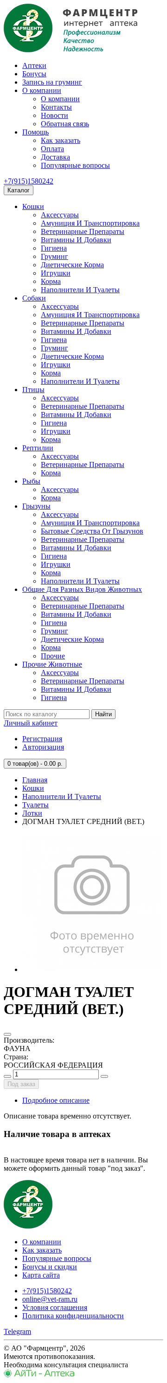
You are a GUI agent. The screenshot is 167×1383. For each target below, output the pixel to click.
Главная (34, 780)
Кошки (33, 206)
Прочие (53, 656)
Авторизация (43, 747)
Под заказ (21, 1084)
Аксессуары (60, 215)
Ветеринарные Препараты (82, 231)
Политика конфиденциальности (73, 1316)
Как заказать (60, 140)
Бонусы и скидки (49, 1267)
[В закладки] (7, 1034)
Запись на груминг (52, 82)
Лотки (32, 813)
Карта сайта (41, 1275)
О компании (41, 90)
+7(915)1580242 (28, 181)
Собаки (34, 298)
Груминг (54, 256)
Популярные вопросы (75, 165)
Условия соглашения (54, 1307)
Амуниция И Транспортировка (90, 223)
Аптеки (34, 65)
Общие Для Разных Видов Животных (82, 589)
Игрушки (56, 273)
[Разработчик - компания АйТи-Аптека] (39, 1375)
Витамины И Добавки (76, 240)
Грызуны (36, 506)
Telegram (17, 1331)
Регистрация (42, 739)
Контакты (56, 107)
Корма (51, 281)
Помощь (35, 132)
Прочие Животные (52, 664)
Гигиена (54, 248)
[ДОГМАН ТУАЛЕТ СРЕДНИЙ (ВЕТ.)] (91, 969)
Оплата (52, 149)
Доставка (55, 157)
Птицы (33, 389)
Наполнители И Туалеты (80, 290)
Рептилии (37, 448)
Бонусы (34, 74)
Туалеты (35, 805)
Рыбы (31, 481)
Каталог (18, 190)
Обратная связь (65, 124)
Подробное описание (56, 1100)
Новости (54, 115)
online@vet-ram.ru (49, 1299)
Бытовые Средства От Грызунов (92, 531)
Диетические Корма (72, 265)
